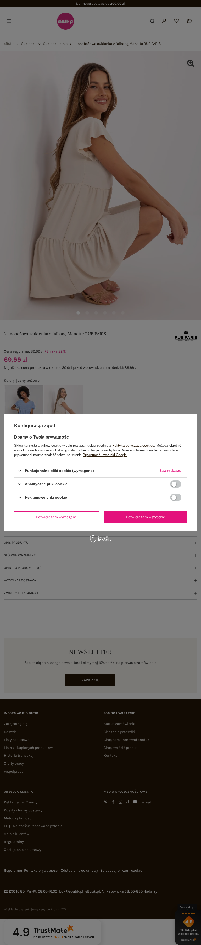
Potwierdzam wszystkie (145, 517)
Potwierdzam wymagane (56, 517)
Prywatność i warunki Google (105, 455)
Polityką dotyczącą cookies (133, 445)
